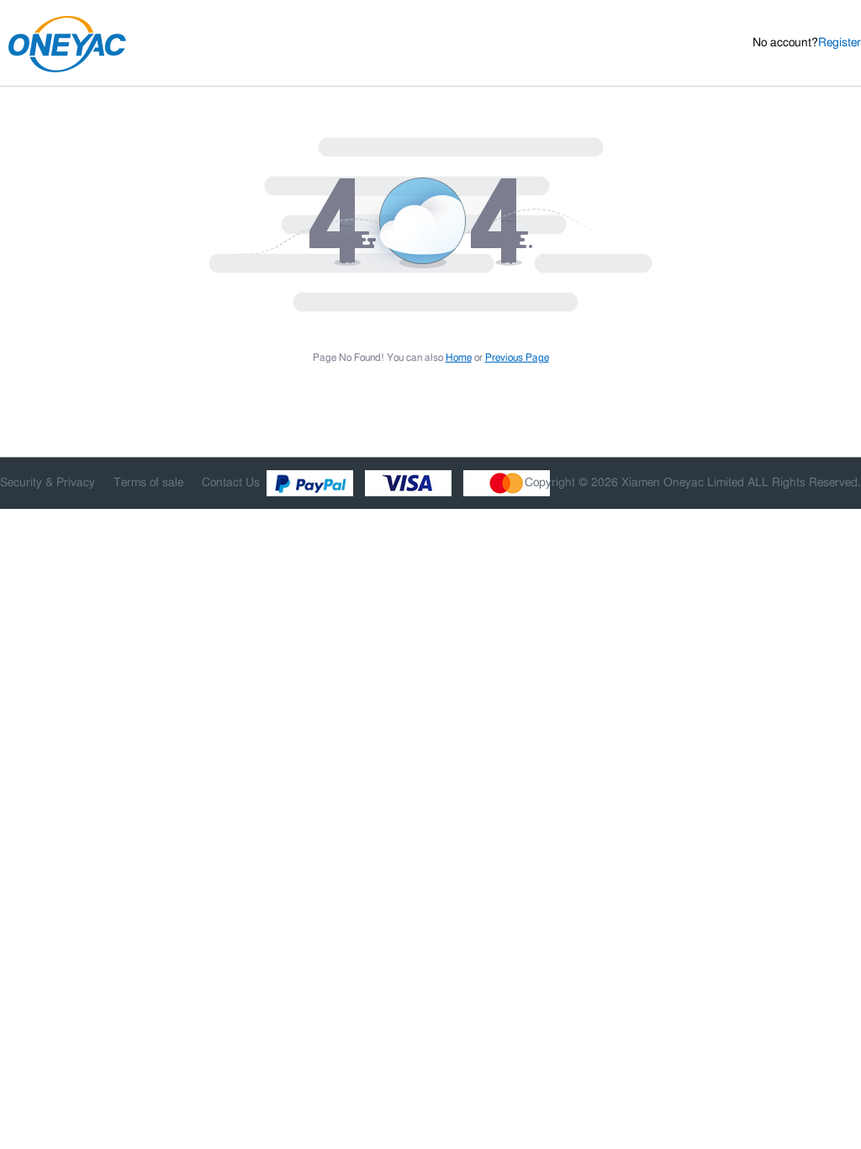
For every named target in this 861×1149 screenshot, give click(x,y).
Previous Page (517, 357)
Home (459, 357)
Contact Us (231, 483)
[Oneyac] (127, 44)
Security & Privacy (47, 483)
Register (839, 43)
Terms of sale (148, 483)
